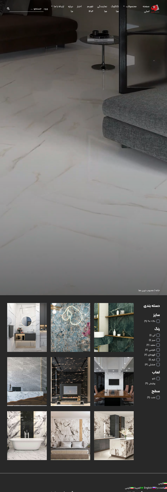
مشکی (150, 364)
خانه (157, 290)
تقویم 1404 (90, 8)
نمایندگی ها (102, 8)
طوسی (150, 350)
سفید (150, 345)
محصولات (131, 6)
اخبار (79, 6)
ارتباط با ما (59, 6)
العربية (137, 488)
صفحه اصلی (146, 8)
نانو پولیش (150, 380)
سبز (152, 340)
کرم (152, 359)
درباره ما (70, 8)
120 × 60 (149, 321)
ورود (46, 9)
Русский (154, 488)
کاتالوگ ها (115, 8)
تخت (151, 397)
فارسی (161, 483)
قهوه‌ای (149, 355)
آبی (152, 335)
